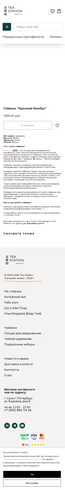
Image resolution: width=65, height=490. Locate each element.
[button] (52, 11)
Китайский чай (15, 296)
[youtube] (22, 427)
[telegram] (15, 427)
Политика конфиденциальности (23, 281)
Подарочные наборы (19, 344)
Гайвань (7, 150)
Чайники (10, 327)
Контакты (11, 369)
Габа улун (11, 302)
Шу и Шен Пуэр (15, 307)
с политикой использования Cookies (22, 459)
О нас (8, 375)
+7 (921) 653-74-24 (17, 410)
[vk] (7, 427)
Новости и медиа (16, 358)
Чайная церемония (17, 338)
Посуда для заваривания (22, 333)
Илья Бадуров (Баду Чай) (22, 313)
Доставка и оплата (18, 364)
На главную (13, 291)
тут (43, 208)
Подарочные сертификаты (23, 37)
